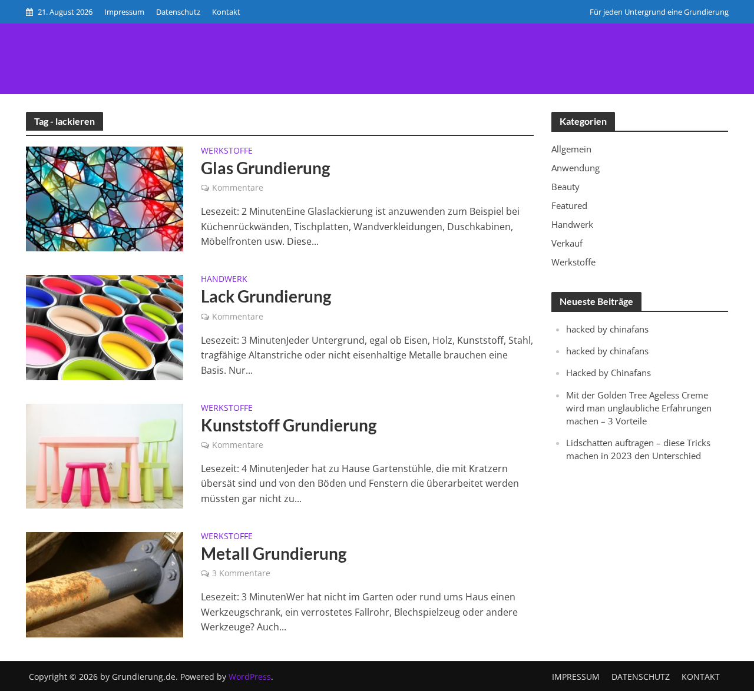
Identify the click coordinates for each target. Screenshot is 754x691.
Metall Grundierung (273, 553)
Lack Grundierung (266, 296)
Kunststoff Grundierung (288, 425)
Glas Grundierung (265, 168)
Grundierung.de (91, 37)
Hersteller (549, 34)
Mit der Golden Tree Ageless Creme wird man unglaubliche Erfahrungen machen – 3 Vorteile (639, 408)
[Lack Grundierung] (105, 326)
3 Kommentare (241, 573)
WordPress (250, 676)
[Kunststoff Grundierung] (105, 455)
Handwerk (224, 279)
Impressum (124, 11)
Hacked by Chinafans (608, 372)
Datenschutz (178, 11)
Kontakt (226, 11)
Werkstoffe (227, 151)
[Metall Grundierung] (105, 583)
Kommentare (237, 187)
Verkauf (480, 34)
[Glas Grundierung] (105, 198)
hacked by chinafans (607, 329)
